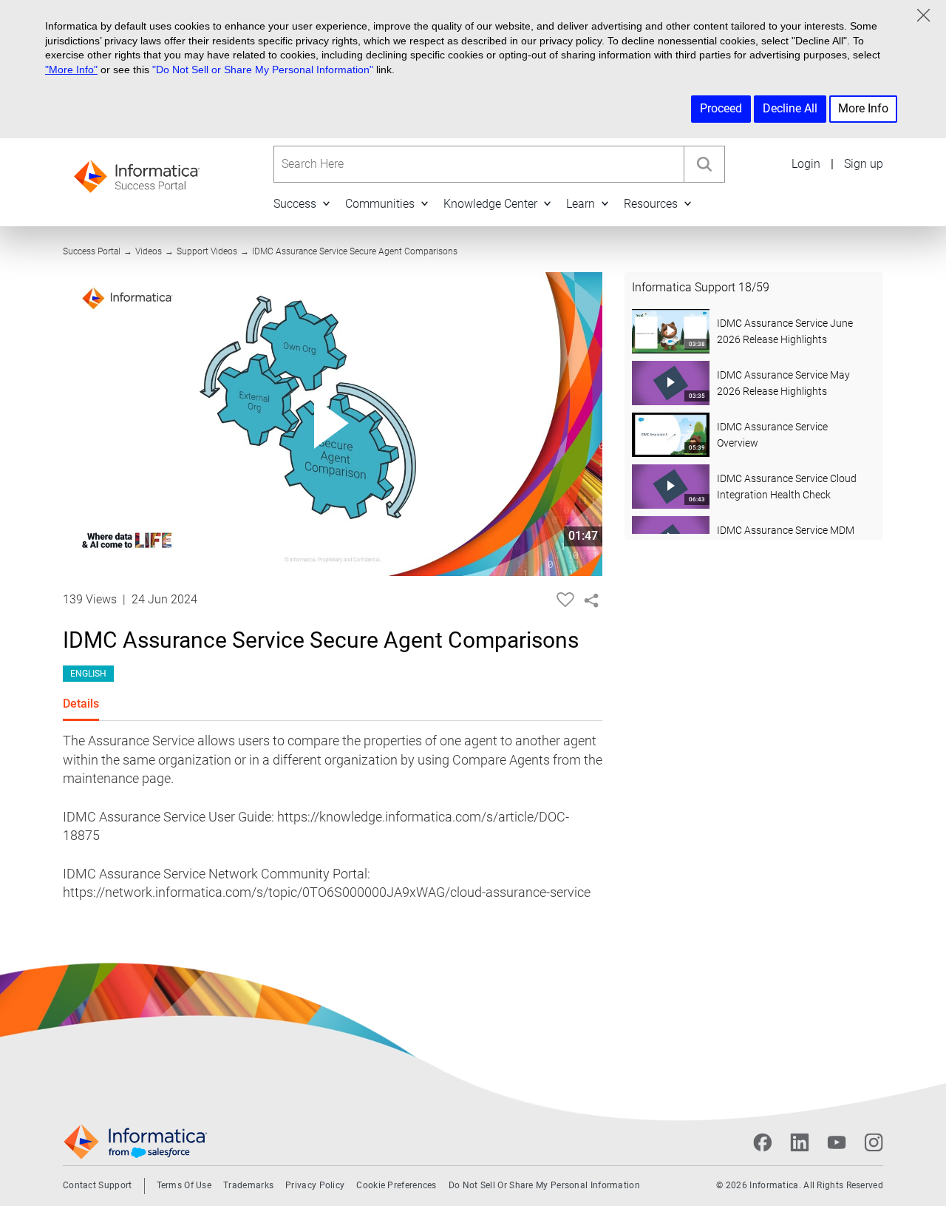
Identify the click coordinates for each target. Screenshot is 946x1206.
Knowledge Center (490, 204)
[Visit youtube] (836, 1142)
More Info (863, 108)
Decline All (790, 108)
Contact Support (97, 1185)
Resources (651, 204)
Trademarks (248, 1185)
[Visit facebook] (762, 1142)
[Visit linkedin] (799, 1142)
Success (294, 204)
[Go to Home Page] (137, 172)
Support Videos (207, 251)
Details (81, 704)
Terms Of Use (184, 1185)
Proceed (721, 108)
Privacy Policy (314, 1185)
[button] (326, 204)
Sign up (863, 164)
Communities (380, 204)
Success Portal (91, 251)
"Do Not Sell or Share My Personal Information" (262, 69)
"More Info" (71, 69)
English (88, 673)
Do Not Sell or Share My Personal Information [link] (544, 1185)
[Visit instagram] (873, 1142)
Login (806, 164)
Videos (148, 251)
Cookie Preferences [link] (396, 1185)
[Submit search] (704, 164)
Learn (580, 204)
